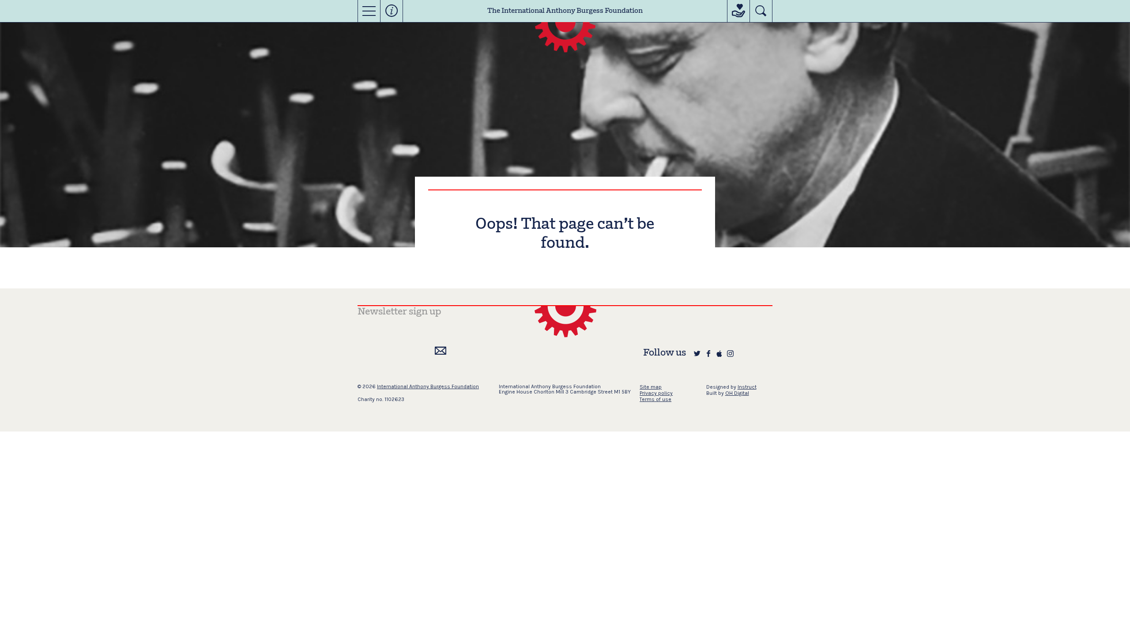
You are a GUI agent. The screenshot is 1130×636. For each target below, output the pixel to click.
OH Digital (737, 393)
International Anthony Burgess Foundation (428, 386)
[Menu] (369, 11)
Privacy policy (656, 393)
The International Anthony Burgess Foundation (565, 11)
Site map (651, 387)
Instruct (747, 387)
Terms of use (655, 399)
